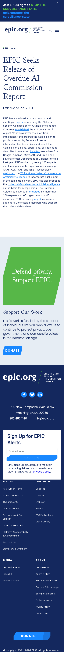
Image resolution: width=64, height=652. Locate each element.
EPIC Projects (42, 567)
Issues (8, 481)
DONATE (28, 636)
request (19, 122)
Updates (40, 488)
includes (35, 151)
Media (7, 560)
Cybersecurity (10, 501)
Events (39, 508)
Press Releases (11, 580)
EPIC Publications (44, 515)
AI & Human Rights (12, 488)
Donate (12, 350)
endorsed (34, 191)
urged (37, 199)
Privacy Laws (10, 542)
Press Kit (7, 573)
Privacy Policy (43, 606)
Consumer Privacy (13, 495)
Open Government (13, 525)
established (22, 129)
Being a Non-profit (46, 593)
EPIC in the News (12, 567)
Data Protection (11, 508)
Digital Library (43, 521)
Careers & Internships (47, 587)
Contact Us (42, 613)
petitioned (9, 173)
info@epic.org (44, 418)
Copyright (11, 650)
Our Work (43, 481)
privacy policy (41, 471)
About (41, 560)
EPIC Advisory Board (46, 580)
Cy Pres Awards (44, 600)
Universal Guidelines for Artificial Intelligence (34, 184)
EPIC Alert (40, 501)
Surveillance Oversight (15, 548)
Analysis (40, 495)
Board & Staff (43, 573)
